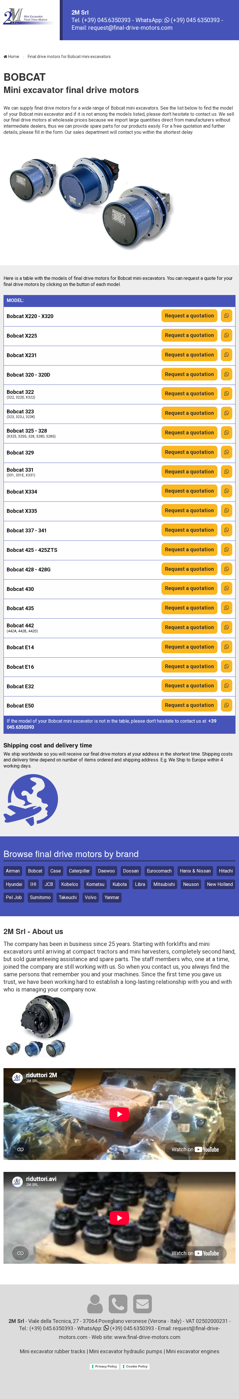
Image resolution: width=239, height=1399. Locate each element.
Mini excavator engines (192, 1351)
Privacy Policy (106, 1366)
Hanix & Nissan (195, 871)
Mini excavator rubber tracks (52, 1351)
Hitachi (226, 871)
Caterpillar (79, 871)
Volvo (90, 897)
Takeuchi (68, 897)
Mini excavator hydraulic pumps (125, 1351)
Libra (140, 884)
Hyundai (14, 884)
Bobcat (35, 871)
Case (55, 871)
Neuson (191, 884)
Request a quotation (189, 316)
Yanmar (112, 897)
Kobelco (69, 884)
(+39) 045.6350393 (107, 20)
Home (13, 56)
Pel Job (14, 897)
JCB (49, 884)
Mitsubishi (164, 884)
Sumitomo (40, 897)
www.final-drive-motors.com (147, 1337)
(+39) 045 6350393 (194, 20)
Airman (13, 871)
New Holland (220, 884)
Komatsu (95, 884)
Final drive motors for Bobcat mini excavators (69, 56)
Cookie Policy (136, 1366)
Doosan (131, 871)
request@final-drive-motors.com (130, 27)
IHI (33, 884)
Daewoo (106, 871)
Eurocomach (159, 871)
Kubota (120, 884)
